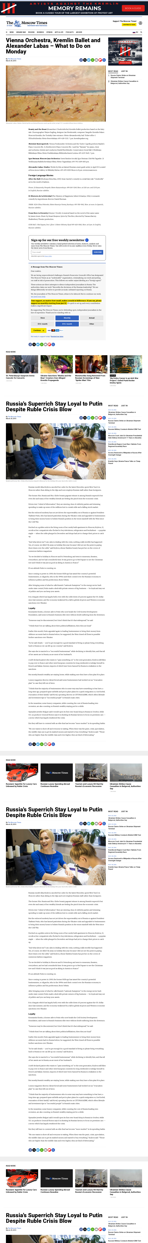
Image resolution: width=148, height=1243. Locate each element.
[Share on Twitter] (85, 60)
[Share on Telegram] (89, 60)
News (12, 32)
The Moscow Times (14, 59)
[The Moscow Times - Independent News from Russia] (26, 23)
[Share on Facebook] (81, 60)
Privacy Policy (48, 256)
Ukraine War (21, 32)
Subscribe (98, 252)
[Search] (141, 32)
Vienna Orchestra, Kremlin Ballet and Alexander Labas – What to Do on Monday (53, 46)
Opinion (49, 32)
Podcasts (70, 32)
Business (40, 32)
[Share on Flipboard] (100, 60)
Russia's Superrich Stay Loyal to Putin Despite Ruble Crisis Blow (54, 406)
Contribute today (129, 24)
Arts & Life (59, 32)
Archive (79, 32)
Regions (31, 32)
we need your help (38, 297)
